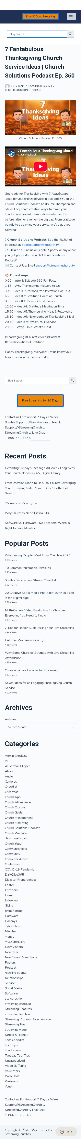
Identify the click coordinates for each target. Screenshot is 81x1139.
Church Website (16, 833)
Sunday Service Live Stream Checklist (30, 580)
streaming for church (18, 1014)
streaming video (16, 1030)
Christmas (11, 792)
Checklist (11, 787)
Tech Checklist (14, 1040)
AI (6, 761)
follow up (11, 900)
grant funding (14, 911)
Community (12, 854)
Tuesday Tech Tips (17, 1055)
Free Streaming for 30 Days (40, 400)
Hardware (11, 916)
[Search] (6, 5)
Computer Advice (17, 859)
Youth (9, 1086)
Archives (10, 719)
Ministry (10, 931)
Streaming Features (18, 1009)
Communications (16, 849)
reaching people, (16, 973)
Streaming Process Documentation (28, 1019)
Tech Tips (11, 1045)
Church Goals (14, 812)
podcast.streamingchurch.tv (40, 245)
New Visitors (14, 947)
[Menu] (71, 16)
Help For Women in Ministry (24, 640)
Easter (9, 885)
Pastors (10, 962)
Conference (12, 864)
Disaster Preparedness (21, 880)
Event (9, 895)
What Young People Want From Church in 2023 (37, 555)
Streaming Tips (15, 1024)
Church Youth (13, 844)
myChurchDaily (15, 942)
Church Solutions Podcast (23, 90)
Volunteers (12, 1071)
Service (10, 983)
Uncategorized (15, 1061)
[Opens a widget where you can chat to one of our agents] (66, 1132)
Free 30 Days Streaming (40, 16)
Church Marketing (17, 823)
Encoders (11, 890)
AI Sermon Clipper (17, 766)
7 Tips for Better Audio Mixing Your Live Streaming (39, 628)
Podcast (10, 967)
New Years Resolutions (21, 957)
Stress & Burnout (17, 1035)
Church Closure (15, 807)
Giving (9, 905)
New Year (11, 952)
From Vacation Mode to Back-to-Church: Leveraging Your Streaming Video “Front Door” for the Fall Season (40, 488)
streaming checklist (18, 1004)
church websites (16, 838)
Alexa (9, 771)
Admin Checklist (16, 756)
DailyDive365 (14, 874)
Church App (13, 797)
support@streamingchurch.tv (55, 265)
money (9, 937)
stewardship (13, 998)
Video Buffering (15, 1066)
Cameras (11, 781)
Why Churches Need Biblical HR (27, 513)
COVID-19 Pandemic (19, 869)
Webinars (11, 1081)
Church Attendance (18, 802)
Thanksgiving (13, 1050)
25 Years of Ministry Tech (22, 503)
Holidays (11, 921)
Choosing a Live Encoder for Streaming (31, 670)
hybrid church (13, 926)
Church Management (19, 818)
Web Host (12, 1076)
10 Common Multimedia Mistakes (28, 568)
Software (11, 993)
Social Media (13, 988)
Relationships (14, 978)
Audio (9, 776)
